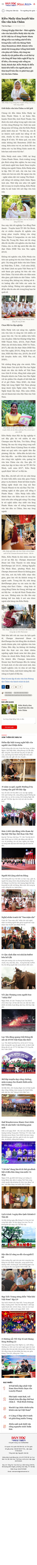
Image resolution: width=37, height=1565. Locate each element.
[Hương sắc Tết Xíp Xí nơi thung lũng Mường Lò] (18, 1366)
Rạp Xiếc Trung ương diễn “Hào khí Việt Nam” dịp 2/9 (18, 1298)
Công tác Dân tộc (12, 11)
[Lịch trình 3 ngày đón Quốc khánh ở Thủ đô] (18, 1238)
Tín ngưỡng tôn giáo (27, 11)
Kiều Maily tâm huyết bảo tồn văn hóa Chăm (18, 695)
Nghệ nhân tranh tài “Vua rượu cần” (18, 917)
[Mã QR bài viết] (20, 687)
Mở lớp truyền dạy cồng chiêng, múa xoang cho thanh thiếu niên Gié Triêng (17, 1082)
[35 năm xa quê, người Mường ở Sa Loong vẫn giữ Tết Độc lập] (18, 814)
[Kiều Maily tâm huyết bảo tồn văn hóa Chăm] (9, 709)
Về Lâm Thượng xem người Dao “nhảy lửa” (16, 996)
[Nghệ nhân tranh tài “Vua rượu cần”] (18, 938)
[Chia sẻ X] (7, 687)
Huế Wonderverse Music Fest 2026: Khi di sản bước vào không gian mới (18, 1125)
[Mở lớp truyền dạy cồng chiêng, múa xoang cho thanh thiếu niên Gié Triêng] (18, 1105)
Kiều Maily (8, 693)
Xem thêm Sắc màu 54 (12, 737)
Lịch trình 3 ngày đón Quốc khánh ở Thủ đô (18, 1215)
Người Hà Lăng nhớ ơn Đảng (15, 875)
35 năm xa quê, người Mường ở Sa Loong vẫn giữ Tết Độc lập (17, 788)
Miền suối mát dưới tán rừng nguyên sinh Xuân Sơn (20, 1426)
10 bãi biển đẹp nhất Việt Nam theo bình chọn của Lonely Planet (20, 1388)
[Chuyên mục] (3, 4)
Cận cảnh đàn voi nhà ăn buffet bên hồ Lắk (17, 956)
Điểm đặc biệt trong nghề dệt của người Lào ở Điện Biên (17, 743)
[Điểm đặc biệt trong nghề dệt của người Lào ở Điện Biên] (18, 770)
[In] (16, 687)
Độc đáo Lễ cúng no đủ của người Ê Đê (18, 1255)
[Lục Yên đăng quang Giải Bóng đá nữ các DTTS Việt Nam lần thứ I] (18, 1062)
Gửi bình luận (9, 727)
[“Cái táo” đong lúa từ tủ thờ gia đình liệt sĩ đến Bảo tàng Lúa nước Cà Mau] (18, 1197)
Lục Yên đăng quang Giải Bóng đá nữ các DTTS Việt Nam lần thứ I (17, 1038)
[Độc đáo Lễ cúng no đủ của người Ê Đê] (18, 1280)
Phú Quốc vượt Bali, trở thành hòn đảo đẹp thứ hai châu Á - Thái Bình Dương (21, 1399)
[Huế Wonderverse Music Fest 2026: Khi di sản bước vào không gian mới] (18, 1152)
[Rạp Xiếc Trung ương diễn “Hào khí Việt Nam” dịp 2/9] (18, 1322)
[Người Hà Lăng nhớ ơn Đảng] (18, 900)
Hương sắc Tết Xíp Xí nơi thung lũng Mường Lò (18, 1340)
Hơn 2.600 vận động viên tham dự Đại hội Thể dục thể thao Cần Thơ (17, 832)
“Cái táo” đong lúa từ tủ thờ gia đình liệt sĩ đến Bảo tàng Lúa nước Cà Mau (18, 1172)
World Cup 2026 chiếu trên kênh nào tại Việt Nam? (21, 1408)
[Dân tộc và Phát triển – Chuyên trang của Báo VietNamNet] (10, 4)
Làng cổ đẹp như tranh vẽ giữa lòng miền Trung (20, 1417)
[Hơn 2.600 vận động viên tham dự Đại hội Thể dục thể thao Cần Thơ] (18, 859)
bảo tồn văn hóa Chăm (21, 693)
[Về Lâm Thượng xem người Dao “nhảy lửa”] (18, 1020)
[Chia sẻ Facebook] (3, 687)
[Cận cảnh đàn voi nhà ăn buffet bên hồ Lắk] (18, 978)
